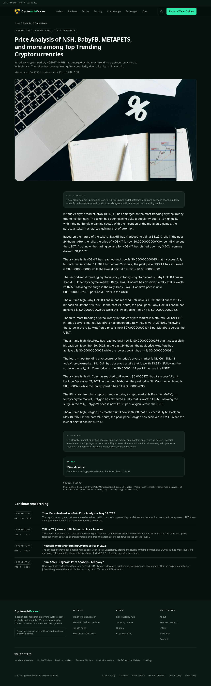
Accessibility (190, 675)
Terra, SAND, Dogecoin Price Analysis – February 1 (73, 562)
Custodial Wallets (105, 660)
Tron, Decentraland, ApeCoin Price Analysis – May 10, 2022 (78, 513)
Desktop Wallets (64, 660)
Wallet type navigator (84, 616)
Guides (85, 11)
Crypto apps (79, 628)
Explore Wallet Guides (181, 11)
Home (17, 23)
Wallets (59, 11)
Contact (164, 639)
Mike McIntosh (21, 72)
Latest (163, 628)
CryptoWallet (27, 611)
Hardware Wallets (24, 660)
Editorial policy (108, 675)
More (144, 11)
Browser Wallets (84, 660)
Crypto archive (124, 633)
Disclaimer (123, 675)
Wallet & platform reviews (86, 622)
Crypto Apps (114, 11)
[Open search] (161, 11)
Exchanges (131, 11)
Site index (165, 633)
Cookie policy (175, 675)
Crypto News (43, 31)
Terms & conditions (157, 675)
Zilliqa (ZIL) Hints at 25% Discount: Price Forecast (72, 529)
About (163, 616)
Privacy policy (138, 675)
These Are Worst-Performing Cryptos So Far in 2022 (74, 545)
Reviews (72, 11)
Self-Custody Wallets (129, 660)
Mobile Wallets (44, 660)
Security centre (124, 622)
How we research (169, 622)
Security (98, 11)
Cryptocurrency (65, 31)
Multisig (147, 660)
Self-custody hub (125, 616)
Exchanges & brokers (84, 633)
